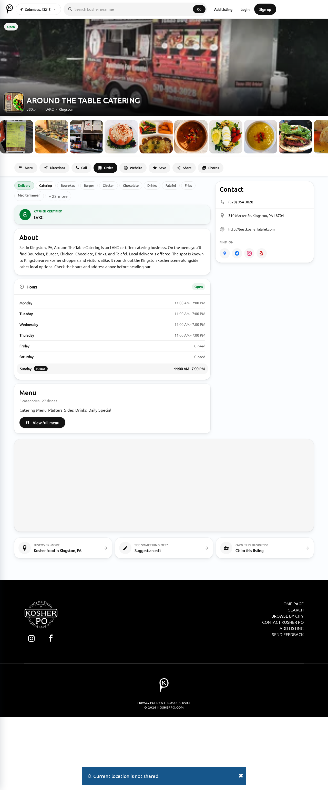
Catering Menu (33, 409)
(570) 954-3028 (240, 202)
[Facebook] (237, 253)
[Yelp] (262, 253)
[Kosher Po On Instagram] (31, 638)
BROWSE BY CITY (287, 615)
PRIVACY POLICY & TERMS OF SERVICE (164, 703)
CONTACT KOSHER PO (283, 622)
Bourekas (68, 185)
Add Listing (223, 9)
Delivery (24, 185)
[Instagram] (249, 253)
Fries (188, 185)
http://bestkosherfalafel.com (251, 229)
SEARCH (296, 609)
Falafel (171, 185)
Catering (45, 185)
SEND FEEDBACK (288, 634)
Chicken (108, 185)
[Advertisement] (164, 753)
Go (199, 9)
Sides (69, 409)
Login (245, 9)
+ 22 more (58, 196)
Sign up (265, 9)
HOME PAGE (292, 603)
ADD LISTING (292, 628)
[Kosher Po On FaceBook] (51, 638)
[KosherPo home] (9, 9)
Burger (89, 185)
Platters (55, 409)
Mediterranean (29, 195)
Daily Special (99, 409)
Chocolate (131, 185)
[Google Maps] (225, 253)
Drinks (152, 185)
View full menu (46, 422)
